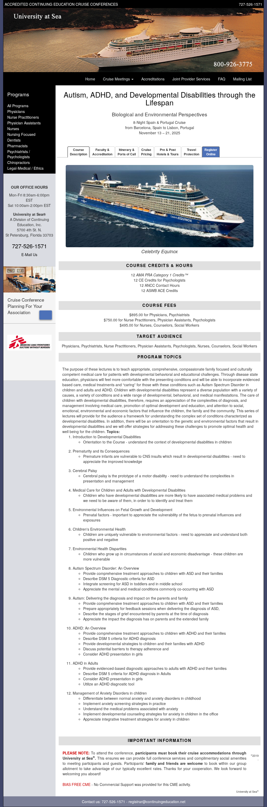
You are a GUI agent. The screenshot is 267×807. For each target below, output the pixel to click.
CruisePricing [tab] (146, 151)
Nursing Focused (21, 134)
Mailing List (242, 78)
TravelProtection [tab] (191, 151)
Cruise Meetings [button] (117, 78)
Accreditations (153, 78)
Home (90, 78)
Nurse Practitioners (23, 117)
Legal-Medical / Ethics (25, 168)
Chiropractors (18, 162)
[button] (45, 315)
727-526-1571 (250, 4)
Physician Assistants (24, 122)
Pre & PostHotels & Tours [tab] (168, 151)
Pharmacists (17, 145)
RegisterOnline (210, 151)
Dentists (14, 140)
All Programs (17, 105)
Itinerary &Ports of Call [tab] (127, 151)
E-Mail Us (29, 254)
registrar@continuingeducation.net (157, 801)
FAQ (221, 78)
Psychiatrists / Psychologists (18, 154)
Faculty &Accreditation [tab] (102, 151)
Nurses (13, 128)
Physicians (16, 111)
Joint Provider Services (191, 78)
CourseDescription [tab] (78, 151)
